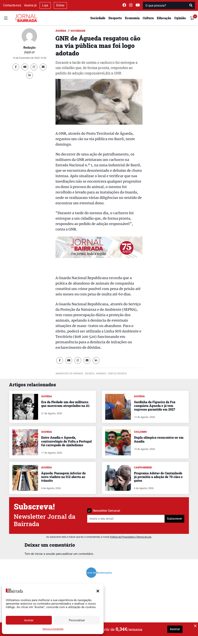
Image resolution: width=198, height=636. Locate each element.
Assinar (175, 629)
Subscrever (174, 518)
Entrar (60, 5)
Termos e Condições (52, 629)
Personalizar (77, 620)
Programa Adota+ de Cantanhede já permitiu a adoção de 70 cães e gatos (158, 476)
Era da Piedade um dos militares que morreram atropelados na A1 (65, 404)
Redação (29, 47)
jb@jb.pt (29, 52)
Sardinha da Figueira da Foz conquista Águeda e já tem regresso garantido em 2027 (154, 405)
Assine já (30, 5)
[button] (98, 591)
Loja (45, 5)
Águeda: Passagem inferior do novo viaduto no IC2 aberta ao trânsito (63, 476)
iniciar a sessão (45, 554)
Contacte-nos (12, 5)
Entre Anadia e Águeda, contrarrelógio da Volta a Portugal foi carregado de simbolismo (66, 441)
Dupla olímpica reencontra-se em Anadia (158, 439)
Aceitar (28, 620)
